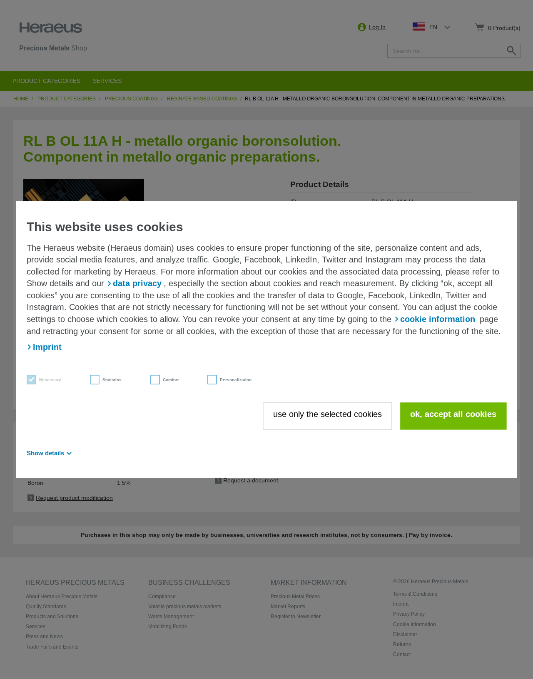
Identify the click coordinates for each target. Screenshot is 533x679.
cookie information (437, 319)
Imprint (47, 347)
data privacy (137, 283)
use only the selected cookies (327, 414)
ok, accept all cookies (453, 414)
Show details (45, 453)
